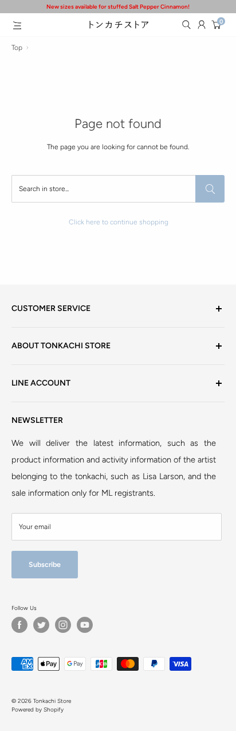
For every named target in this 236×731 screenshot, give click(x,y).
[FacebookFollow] (19, 625)
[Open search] (186, 24)
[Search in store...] (210, 189)
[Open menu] (17, 25)
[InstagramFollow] (63, 625)
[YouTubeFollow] (85, 625)
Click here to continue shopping (118, 222)
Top (16, 48)
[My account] (201, 24)
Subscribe (45, 564)
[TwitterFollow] (41, 625)
